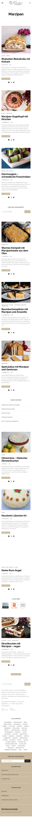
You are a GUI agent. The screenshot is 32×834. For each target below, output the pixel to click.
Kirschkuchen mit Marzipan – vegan (10, 645)
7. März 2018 (4, 463)
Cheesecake (17, 724)
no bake (15, 738)
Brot (25, 722)
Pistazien (12, 739)
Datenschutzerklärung (9, 800)
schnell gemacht (11, 741)
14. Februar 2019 (5, 179)
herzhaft (18, 732)
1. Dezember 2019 (5, 122)
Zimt (20, 749)
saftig (19, 739)
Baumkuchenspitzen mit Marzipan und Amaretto (14, 310)
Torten (3, 512)
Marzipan (19, 736)
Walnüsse (11, 747)
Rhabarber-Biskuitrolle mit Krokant (15, 60)
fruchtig (24, 728)
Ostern (5, 739)
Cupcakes (12, 726)
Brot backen (7, 724)
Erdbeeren (8, 728)
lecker (5, 736)
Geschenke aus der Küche (20, 304)
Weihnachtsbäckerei (11, 749)
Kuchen (3, 55)
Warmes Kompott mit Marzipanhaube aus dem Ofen (14, 250)
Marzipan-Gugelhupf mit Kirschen (14, 118)
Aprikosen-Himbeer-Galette (8, 409)
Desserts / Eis (4, 244)
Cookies (25, 724)
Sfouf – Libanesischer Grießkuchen (9, 421)
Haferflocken (16, 730)
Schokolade (22, 741)
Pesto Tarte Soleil (5, 413)
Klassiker (8, 734)
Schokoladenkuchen (11, 743)
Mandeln (11, 736)
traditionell (21, 745)
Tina (10, 64)
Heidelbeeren (9, 732)
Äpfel (25, 749)
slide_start (23, 743)
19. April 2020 (4, 64)
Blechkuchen (18, 722)
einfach (27, 726)
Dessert (20, 726)
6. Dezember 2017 (5, 649)
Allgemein (3, 640)
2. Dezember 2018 (5, 372)
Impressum (4, 795)
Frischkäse (16, 728)
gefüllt (7, 730)
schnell (26, 739)
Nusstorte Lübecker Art (13, 515)
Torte (14, 745)
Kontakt (4, 791)
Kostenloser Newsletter (10, 774)
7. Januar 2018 (4, 573)
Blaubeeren (8, 722)
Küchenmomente (9, 809)
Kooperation (5, 779)
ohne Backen (23, 738)
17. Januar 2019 (4, 256)
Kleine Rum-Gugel (11, 570)
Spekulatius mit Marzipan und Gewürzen (15, 368)
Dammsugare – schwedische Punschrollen (15, 175)
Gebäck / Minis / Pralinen (7, 170)
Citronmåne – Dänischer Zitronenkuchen (14, 459)
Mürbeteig (8, 738)
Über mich (4, 770)
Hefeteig (24, 730)
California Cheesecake (6, 417)
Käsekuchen (23, 734)
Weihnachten (9, 113)
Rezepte (8, 55)
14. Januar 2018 (4, 518)
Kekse (25, 732)
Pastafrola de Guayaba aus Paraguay (10, 405)
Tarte (8, 745)
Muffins (27, 736)
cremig (5, 726)
